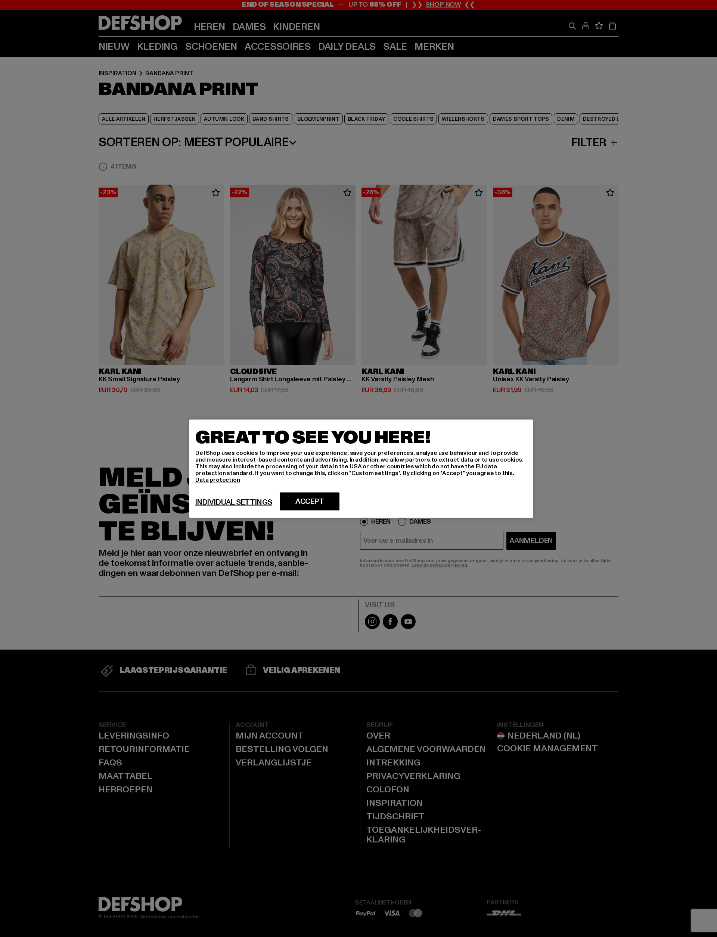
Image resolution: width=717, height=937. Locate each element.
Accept (309, 501)
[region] (361, 468)
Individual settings (233, 501)
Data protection (217, 479)
